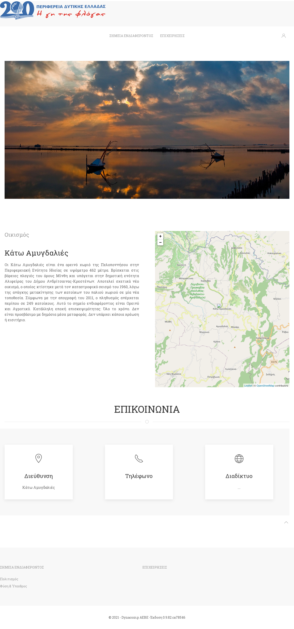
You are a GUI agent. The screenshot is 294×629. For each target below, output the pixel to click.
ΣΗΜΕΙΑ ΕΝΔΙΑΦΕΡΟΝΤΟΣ (131, 36)
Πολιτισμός (9, 579)
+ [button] (160, 236)
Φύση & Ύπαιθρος (13, 586)
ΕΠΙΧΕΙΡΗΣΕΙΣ (172, 36)
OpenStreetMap (265, 385)
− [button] (160, 242)
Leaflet (248, 385)
